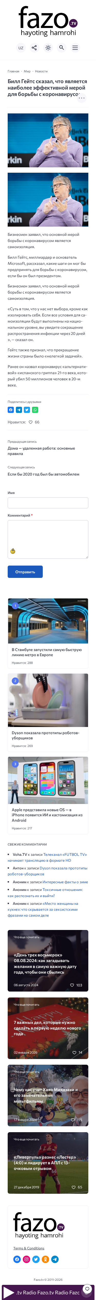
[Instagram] (26, 1259)
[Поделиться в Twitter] (27, 410)
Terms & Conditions (28, 1248)
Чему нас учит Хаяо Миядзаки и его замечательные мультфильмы (46, 1095)
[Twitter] (36, 1259)
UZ (20, 48)
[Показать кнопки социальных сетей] (34, 48)
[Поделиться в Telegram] (19, 410)
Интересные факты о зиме (65, 881)
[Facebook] (17, 1259)
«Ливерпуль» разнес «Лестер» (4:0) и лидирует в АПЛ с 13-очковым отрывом (45, 1162)
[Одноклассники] (45, 1259)
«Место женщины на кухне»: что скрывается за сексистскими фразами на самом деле (43, 909)
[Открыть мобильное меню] (75, 48)
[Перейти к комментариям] (87, 1289)
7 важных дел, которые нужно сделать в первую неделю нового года (47, 1028)
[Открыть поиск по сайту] (62, 48)
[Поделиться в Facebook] (11, 410)
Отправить (25, 571)
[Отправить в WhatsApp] (35, 410)
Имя (11, 492)
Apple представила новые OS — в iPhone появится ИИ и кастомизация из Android (47, 814)
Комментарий (20, 515)
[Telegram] (55, 1259)
